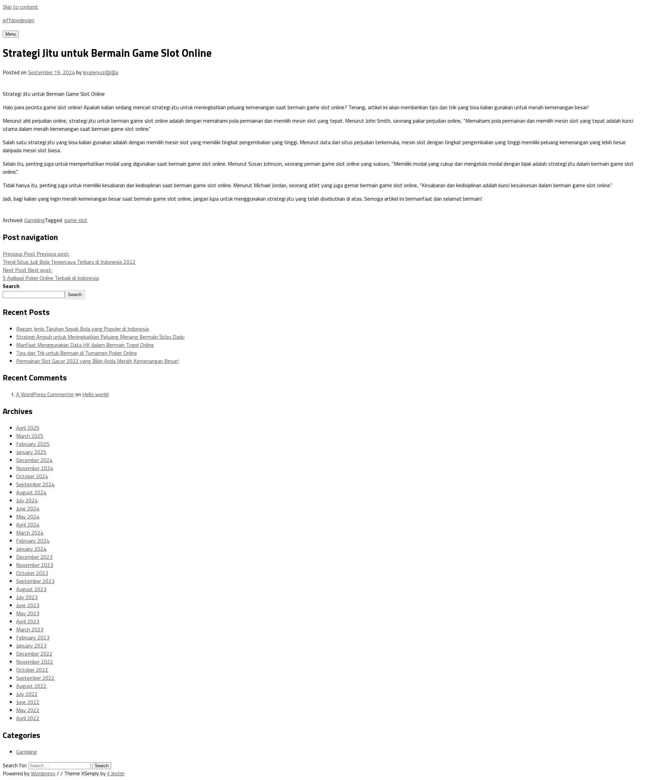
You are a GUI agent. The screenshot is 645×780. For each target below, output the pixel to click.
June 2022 (27, 702)
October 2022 (32, 670)
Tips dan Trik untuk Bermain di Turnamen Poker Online (76, 353)
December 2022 (34, 654)
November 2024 (34, 468)
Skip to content (20, 7)
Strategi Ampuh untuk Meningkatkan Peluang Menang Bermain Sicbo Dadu (100, 337)
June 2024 (27, 508)
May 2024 (27, 516)
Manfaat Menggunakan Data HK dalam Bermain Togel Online (85, 345)
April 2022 (27, 718)
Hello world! (95, 394)
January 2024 (31, 549)
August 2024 (31, 492)
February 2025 (32, 444)
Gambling (34, 220)
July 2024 (27, 500)
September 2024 (35, 484)
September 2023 (35, 581)
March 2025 (29, 436)
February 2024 (32, 541)
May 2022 (27, 710)
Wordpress (43, 773)
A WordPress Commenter (45, 394)
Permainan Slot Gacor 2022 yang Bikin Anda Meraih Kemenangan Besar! (97, 361)
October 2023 (32, 573)
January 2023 (31, 646)
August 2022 (31, 686)
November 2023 (34, 565)
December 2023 (34, 557)
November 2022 (34, 662)
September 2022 (35, 678)
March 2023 (29, 629)
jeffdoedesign (18, 20)
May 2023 (27, 613)
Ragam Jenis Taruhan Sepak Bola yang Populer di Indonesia (82, 329)
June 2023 (27, 605)
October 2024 (32, 476)
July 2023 (27, 597)
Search (11, 286)
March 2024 (29, 533)
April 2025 (27, 428)
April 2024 (27, 525)
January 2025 (31, 452)
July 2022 (27, 694)
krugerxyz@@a (100, 72)
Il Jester (116, 773)
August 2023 (31, 589)
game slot (75, 220)
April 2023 (27, 621)
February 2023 (32, 637)
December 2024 (34, 460)
